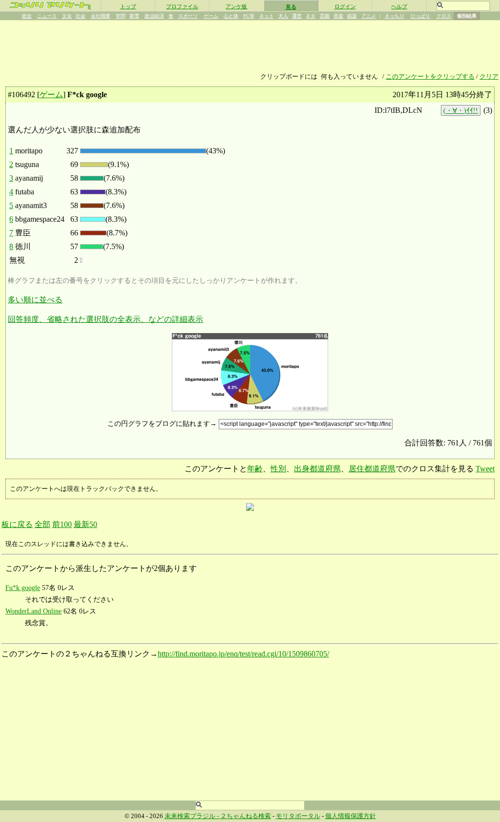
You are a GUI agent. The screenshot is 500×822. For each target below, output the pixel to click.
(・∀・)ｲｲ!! (460, 110)
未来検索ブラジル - (192, 816)
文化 (67, 16)
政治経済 (154, 16)
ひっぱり (420, 16)
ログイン (345, 6)
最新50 (85, 524)
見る (291, 7)
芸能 (325, 16)
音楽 (338, 16)
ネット (266, 16)
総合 (27, 16)
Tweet (485, 468)
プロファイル (182, 6)
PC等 (248, 16)
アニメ (368, 16)
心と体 (231, 16)
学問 (120, 16)
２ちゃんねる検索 (245, 816)
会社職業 (100, 16)
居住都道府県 (372, 468)
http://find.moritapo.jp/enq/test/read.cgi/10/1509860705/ (243, 654)
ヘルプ (399, 6)
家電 (134, 16)
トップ (128, 6)
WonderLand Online (33, 611)
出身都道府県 (317, 468)
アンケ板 (236, 6)
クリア (489, 76)
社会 (80, 16)
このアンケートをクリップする (430, 76)
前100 (62, 524)
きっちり (394, 16)
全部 (42, 524)
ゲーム (211, 16)
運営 (297, 16)
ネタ (310, 16)
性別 (278, 468)
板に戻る (17, 524)
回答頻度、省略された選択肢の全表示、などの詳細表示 (105, 319)
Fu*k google (22, 587)
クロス (444, 16)
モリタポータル (298, 816)
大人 (283, 16)
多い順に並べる (35, 299)
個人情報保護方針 (350, 816)
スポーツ (188, 16)
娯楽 (352, 16)
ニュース (47, 16)
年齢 (255, 468)
